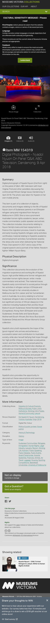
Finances (30, 458)
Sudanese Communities (28, 443)
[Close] (47, 601)
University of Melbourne (37, 465)
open (18, 525)
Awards (37, 455)
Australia (28, 419)
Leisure (37, 413)
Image (21, 440)
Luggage (27, 460)
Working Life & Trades (36, 411)
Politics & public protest (28, 427)
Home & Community (26, 413)
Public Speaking (35, 450)
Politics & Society (25, 409)
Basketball (34, 463)
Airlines (37, 458)
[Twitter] (9, 502)
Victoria (22, 419)
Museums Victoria (21, 2)
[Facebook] (6, 502)
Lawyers (28, 448)
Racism (35, 448)
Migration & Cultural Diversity (29, 406)
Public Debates (24, 453)
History (21, 436)
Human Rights (33, 446)
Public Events (36, 453)
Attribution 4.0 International (23, 535)
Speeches (22, 458)
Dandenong (39, 417)
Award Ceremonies (26, 455)
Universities (23, 465)
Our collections (10, 6)
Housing (34, 460)
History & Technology (27, 433)
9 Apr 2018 (37, 419)
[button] (25, 11)
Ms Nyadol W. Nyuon (26, 417)
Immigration (23, 446)
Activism (25, 450)
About (34, 6)
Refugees (41, 443)
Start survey (10, 619)
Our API (24, 6)
